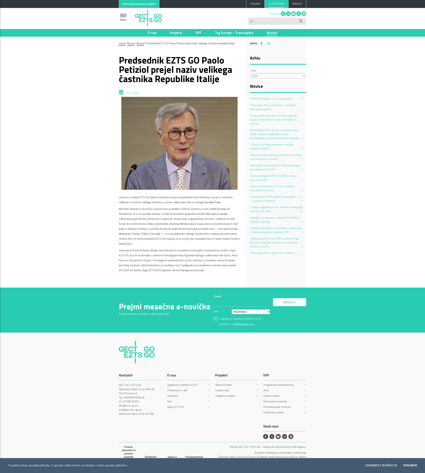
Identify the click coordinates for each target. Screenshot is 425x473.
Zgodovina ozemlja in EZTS (182, 385)
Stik (169, 401)
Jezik (215, 311)
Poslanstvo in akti (177, 390)
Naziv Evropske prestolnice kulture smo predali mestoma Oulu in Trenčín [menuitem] (276, 157)
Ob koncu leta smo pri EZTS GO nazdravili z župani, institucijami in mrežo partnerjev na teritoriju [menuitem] (274, 120)
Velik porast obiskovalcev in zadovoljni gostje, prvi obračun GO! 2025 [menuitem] (275, 167)
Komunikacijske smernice (277, 407)
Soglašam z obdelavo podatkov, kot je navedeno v (240, 319)
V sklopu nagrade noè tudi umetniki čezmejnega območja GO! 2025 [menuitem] (276, 209)
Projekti (176, 32)
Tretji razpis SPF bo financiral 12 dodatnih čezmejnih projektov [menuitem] (273, 107)
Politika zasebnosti (243, 324)
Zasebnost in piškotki (381, 465)
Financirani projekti (273, 412)
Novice (272, 32)
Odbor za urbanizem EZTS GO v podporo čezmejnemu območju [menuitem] (272, 188)
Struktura (172, 396)
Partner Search (271, 396)
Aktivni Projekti (223, 385)
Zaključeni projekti (225, 396)
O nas (152, 32)
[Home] (148, 17)
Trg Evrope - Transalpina (234, 32)
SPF (198, 32)
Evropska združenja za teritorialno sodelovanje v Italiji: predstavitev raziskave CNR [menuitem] (276, 230)
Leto (253, 70)
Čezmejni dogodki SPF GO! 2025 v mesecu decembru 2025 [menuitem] (273, 178)
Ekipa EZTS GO (175, 407)
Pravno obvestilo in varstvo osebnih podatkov (129, 453)
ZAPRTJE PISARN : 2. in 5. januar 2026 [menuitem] (271, 99)
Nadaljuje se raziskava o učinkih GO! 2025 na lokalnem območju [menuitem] (274, 220)
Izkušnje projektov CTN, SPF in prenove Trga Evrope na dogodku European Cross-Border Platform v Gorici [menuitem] (274, 242)
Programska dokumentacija (278, 385)
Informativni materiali (275, 401)
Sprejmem (410, 465)
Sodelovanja (222, 390)
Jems (266, 390)
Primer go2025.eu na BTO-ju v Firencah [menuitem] (272, 253)
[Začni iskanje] (301, 21)
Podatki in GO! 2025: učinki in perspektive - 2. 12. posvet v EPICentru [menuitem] (275, 199)
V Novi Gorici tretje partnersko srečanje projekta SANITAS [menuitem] (271, 146)
